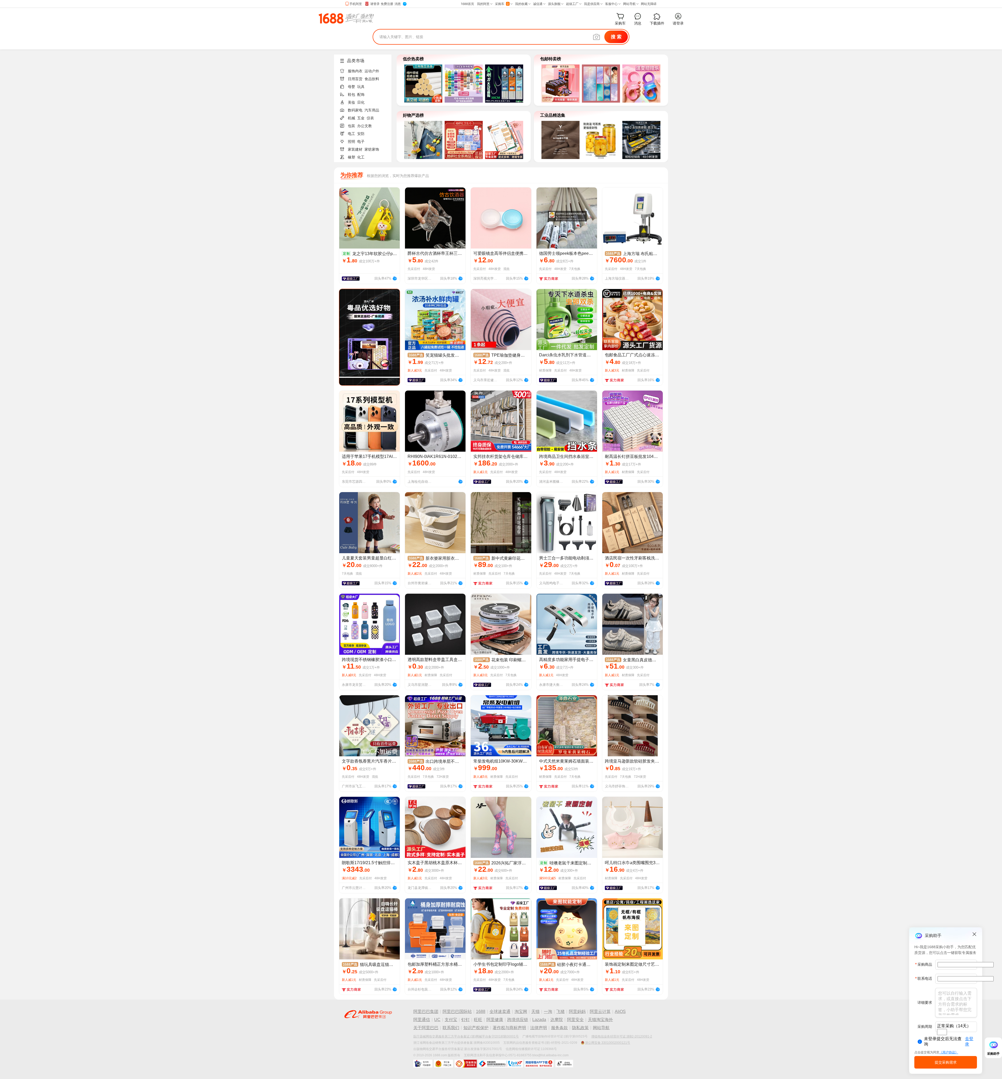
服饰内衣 (355, 71)
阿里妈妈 (577, 1011)
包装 (351, 126)
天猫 (535, 1011)
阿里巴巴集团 (425, 1011)
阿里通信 (421, 1019)
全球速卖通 (500, 1011)
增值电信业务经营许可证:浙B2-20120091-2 (621, 1036)
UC (437, 1019)
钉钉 (465, 1019)
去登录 (969, 1041)
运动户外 (372, 71)
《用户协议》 (948, 1052)
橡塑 (351, 157)
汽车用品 (372, 110)
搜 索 (616, 36)
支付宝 (451, 1019)
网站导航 (601, 1027)
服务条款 (559, 1027)
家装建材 (355, 149)
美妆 (351, 102)
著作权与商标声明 (509, 1027)
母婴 (351, 87)
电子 (361, 141)
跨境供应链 (517, 1019)
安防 (361, 134)
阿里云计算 (600, 1011)
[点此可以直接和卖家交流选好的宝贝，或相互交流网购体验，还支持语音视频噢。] (394, 277)
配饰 (361, 94)
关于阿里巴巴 (425, 1027)
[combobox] (942, 1032)
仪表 (370, 118)
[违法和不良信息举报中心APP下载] (538, 1064)
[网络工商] (443, 1064)
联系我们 (451, 1027)
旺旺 (478, 1019)
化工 (361, 157)
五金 (361, 118)
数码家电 (355, 110)
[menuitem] (364, 69)
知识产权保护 (475, 1027)
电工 (351, 134)
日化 (361, 102)
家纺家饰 (372, 149)
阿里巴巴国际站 (457, 1011)
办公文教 (364, 126)
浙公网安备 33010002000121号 (607, 1043)
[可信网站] (466, 1064)
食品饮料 (372, 79)
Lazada (539, 1019)
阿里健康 (494, 1019)
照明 (351, 141)
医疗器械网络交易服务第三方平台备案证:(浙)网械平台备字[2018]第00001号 (466, 1036)
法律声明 (538, 1027)
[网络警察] (422, 1064)
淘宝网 (521, 1011)
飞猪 (560, 1011)
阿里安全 (575, 1019)
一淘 (548, 1011)
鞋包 (351, 94)
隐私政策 (580, 1027)
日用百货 (355, 79)
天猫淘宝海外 (600, 1019)
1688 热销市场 (346, 18)
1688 (480, 1011)
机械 (351, 118)
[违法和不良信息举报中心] (500, 1064)
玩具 (361, 87)
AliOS (620, 1011)
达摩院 (556, 1019)
